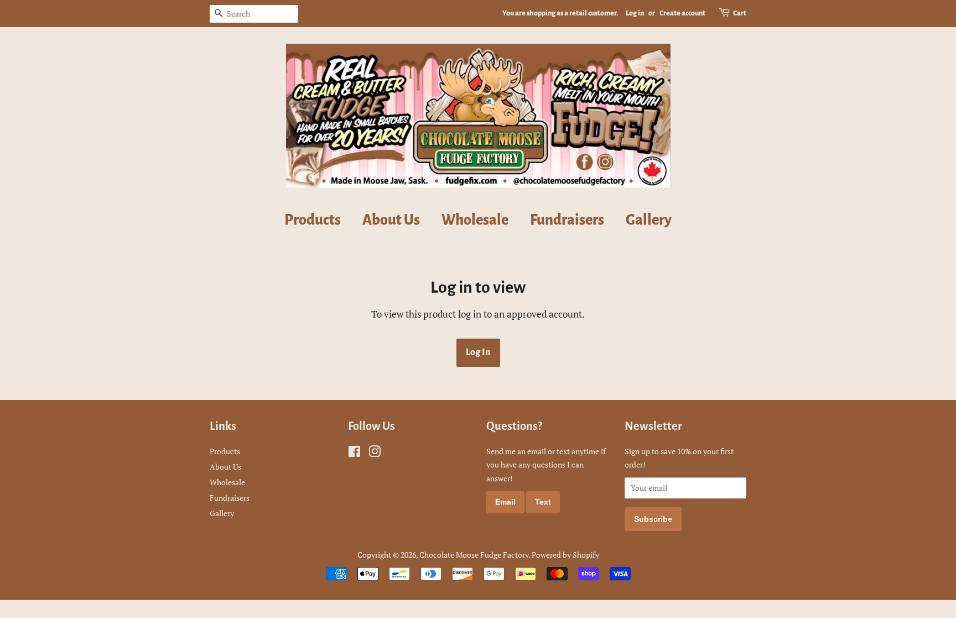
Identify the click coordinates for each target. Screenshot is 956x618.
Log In (478, 352)
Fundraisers (567, 220)
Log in (635, 13)
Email (505, 501)
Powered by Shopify (565, 554)
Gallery (649, 220)
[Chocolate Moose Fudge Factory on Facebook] (354, 453)
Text (543, 501)
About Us (391, 220)
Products (312, 220)
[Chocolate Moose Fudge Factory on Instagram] (374, 453)
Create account (682, 13)
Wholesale (474, 220)
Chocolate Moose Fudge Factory (473, 554)
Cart (739, 13)
